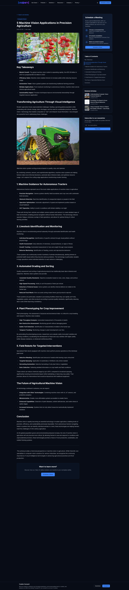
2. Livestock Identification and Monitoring (95, 69)
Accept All (106, 586)
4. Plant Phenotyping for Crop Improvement (95, 74)
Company (69, 2)
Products (43, 2)
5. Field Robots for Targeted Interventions (95, 77)
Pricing (77, 2)
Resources (60, 2)
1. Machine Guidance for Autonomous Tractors (96, 66)
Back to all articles (24, 14)
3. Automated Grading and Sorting (93, 72)
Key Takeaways (88, 59)
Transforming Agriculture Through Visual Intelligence (95, 63)
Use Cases (34, 2)
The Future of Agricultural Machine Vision (95, 80)
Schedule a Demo (105, 2)
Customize (97, 586)
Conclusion (87, 82)
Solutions (51, 2)
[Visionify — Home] (23, 2)
